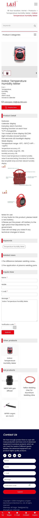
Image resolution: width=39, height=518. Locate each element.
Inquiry (34, 515)
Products (32, 10)
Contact (26, 515)
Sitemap (6, 507)
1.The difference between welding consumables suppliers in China (19, 261)
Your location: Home (17, 10)
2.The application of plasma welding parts (19, 265)
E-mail (17, 515)
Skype (9, 515)
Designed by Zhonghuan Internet (15, 508)
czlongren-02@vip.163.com (15, 102)
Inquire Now (12, 107)
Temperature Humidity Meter (18, 13)
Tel (3, 515)
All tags (14, 507)
